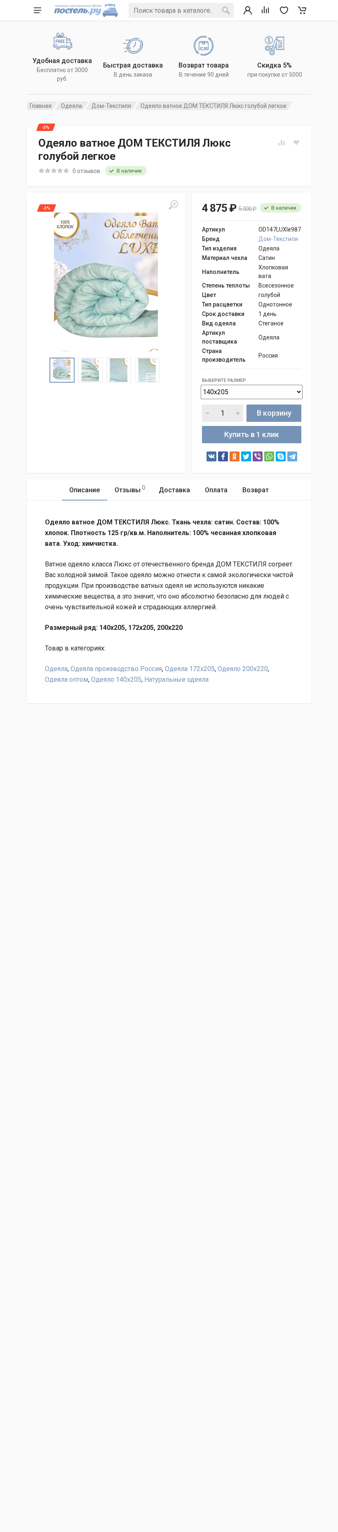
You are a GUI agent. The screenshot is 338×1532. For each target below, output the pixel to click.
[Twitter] (246, 456)
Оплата (216, 490)
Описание (84, 490)
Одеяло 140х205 (116, 679)
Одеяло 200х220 (243, 669)
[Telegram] (292, 456)
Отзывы (130, 489)
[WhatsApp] (269, 456)
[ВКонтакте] (211, 456)
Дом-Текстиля (111, 106)
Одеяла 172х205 (190, 669)
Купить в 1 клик (251, 434)
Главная (41, 106)
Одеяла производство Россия (116, 669)
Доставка (174, 490)
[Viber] (258, 456)
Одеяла (71, 106)
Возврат (255, 490)
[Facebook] (223, 456)
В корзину (274, 413)
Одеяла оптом (66, 679)
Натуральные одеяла (176, 679)
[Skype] (281, 456)
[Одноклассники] (234, 456)
